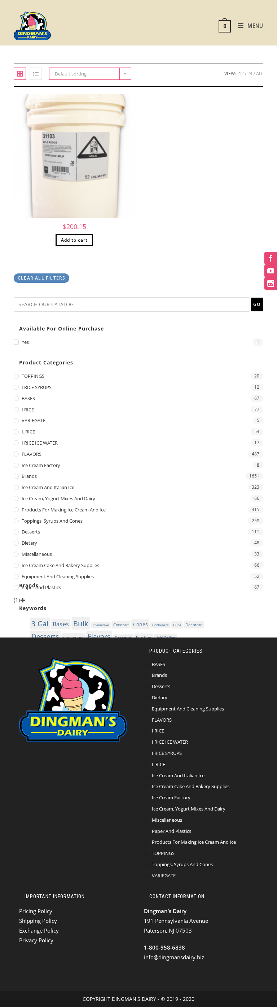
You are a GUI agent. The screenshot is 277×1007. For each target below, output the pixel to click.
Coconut (121, 624)
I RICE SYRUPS (37, 387)
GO (256, 304)
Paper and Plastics (41, 587)
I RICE (28, 409)
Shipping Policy (38, 920)
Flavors (99, 636)
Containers (160, 625)
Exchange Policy (39, 930)
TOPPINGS (33, 376)
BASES (28, 398)
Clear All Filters (41, 278)
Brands (29, 476)
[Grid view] (20, 74)
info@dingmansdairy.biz (174, 957)
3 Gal (40, 623)
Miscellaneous (37, 554)
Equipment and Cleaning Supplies (58, 576)
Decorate (194, 624)
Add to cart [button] (74, 240)
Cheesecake (101, 625)
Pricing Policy (35, 911)
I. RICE (28, 431)
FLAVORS (31, 454)
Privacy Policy (36, 940)
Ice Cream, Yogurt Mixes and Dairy (58, 498)
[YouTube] (270, 270)
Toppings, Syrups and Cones (52, 521)
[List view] (36, 74)
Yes (25, 342)
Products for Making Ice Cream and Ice (64, 509)
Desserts (31, 531)
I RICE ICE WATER (40, 443)
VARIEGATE (33, 420)
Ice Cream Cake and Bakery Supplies (60, 565)
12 (241, 73)
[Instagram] (270, 283)
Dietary (29, 543)
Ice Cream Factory (41, 465)
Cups (177, 624)
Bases (61, 624)
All (259, 73)
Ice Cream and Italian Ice (48, 487)
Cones (140, 624)
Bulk (80, 623)
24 (249, 73)
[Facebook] (270, 258)
